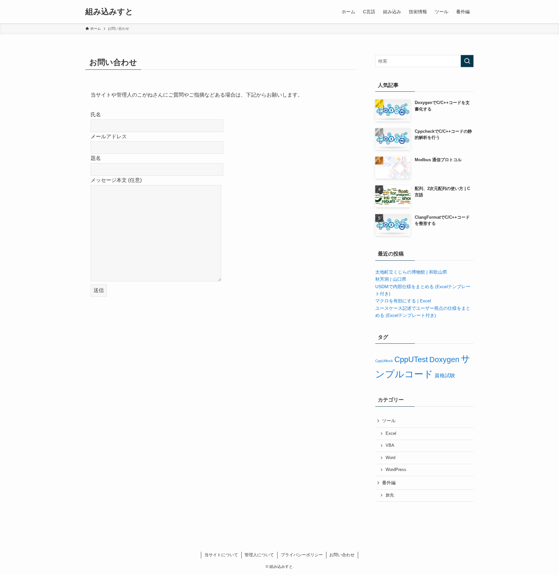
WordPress (396, 469)
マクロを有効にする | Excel (403, 300)
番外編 (389, 482)
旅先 (390, 495)
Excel (391, 433)
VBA (390, 445)
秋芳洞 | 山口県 (390, 279)
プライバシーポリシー (302, 554)
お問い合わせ (342, 554)
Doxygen (444, 359)
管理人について (259, 554)
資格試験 (444, 375)
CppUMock (384, 361)
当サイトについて (221, 554)
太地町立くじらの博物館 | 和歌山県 (411, 272)
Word (390, 457)
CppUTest (411, 359)
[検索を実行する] (467, 61)
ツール (389, 420)
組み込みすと (109, 12)
